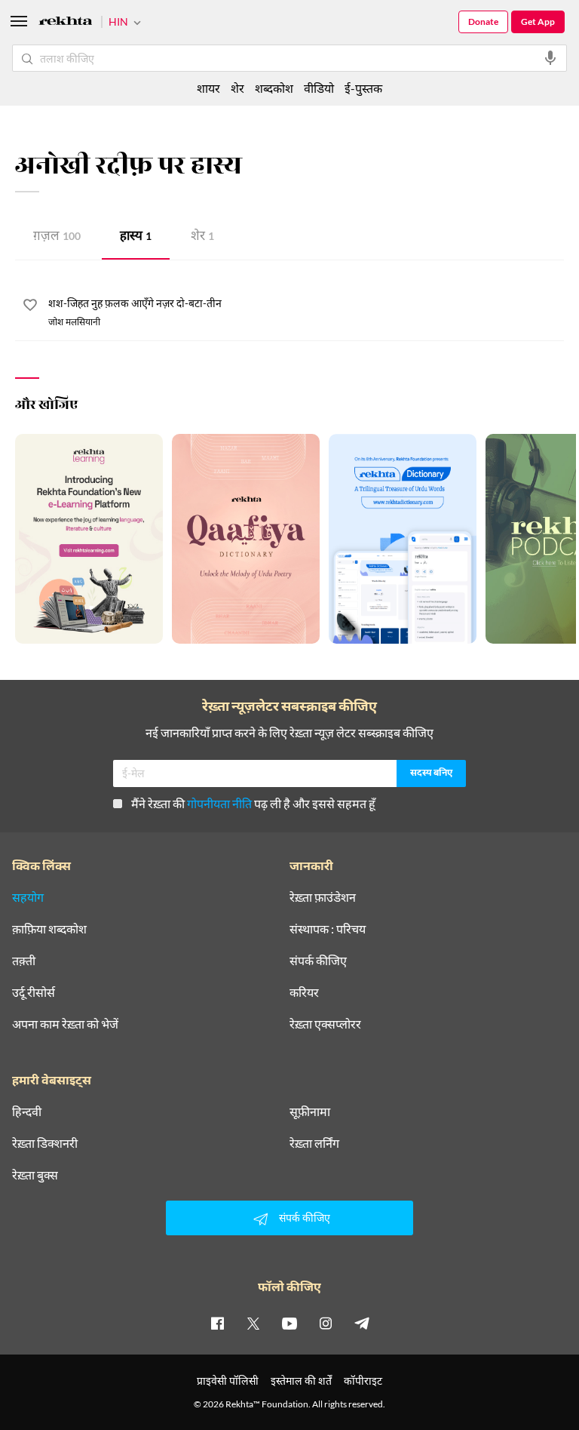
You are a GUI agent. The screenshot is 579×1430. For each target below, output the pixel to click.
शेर (202, 237)
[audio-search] (550, 58)
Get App (538, 21)
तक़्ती (23, 961)
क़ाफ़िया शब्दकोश (49, 929)
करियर (304, 992)
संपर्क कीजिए (318, 961)
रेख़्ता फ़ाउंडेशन (323, 897)
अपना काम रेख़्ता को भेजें (65, 1024)
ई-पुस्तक (363, 88)
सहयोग (28, 897)
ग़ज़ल (57, 237)
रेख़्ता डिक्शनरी (45, 1143)
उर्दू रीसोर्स (33, 992)
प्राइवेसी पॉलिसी (228, 1380)
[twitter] (253, 1323)
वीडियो (319, 88)
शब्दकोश (274, 88)
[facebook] (217, 1323)
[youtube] (289, 1323)
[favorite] (30, 307)
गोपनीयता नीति (219, 803)
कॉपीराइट (363, 1380)
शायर (208, 88)
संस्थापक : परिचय (328, 929)
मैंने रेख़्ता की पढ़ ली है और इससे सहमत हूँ (253, 803)
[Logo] (65, 23)
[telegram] (362, 1323)
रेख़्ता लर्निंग (314, 1143)
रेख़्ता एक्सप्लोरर (325, 1024)
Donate (483, 21)
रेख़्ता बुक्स (35, 1175)
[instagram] (326, 1323)
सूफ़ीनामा (310, 1112)
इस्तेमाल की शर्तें (301, 1380)
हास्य (136, 237)
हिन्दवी (26, 1112)
